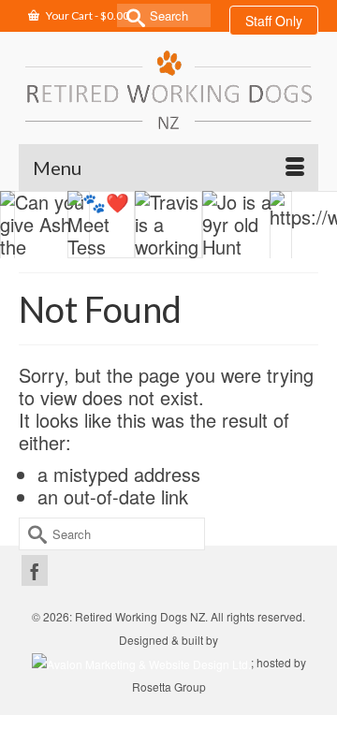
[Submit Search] (131, 15)
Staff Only (273, 20)
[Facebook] (35, 570)
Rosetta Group (169, 686)
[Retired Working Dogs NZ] (168, 89)
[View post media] (45, 236)
